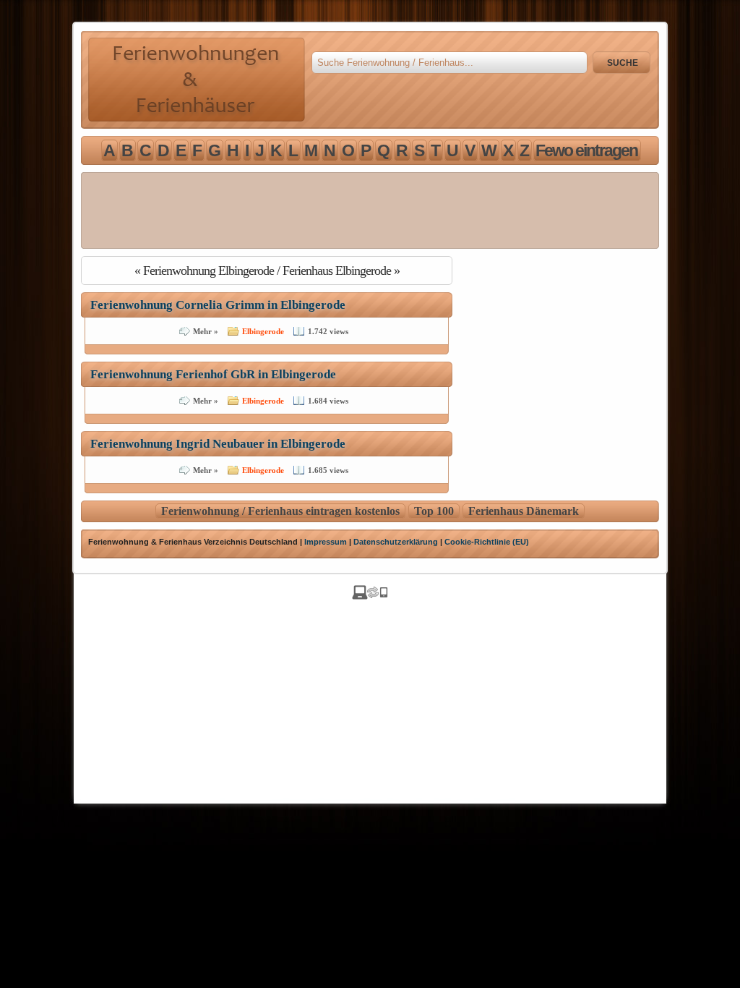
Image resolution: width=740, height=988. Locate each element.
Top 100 (434, 511)
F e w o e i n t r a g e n (585, 150)
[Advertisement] (370, 210)
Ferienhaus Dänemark (523, 511)
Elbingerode (263, 331)
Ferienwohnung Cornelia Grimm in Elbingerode (217, 305)
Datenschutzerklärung (395, 541)
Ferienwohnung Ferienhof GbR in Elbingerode (213, 374)
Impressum (325, 541)
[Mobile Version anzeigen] (370, 595)
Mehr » (205, 331)
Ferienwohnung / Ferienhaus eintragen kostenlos (280, 511)
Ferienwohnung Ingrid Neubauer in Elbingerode (217, 444)
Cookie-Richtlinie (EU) (486, 541)
